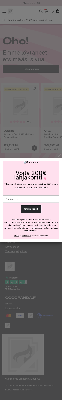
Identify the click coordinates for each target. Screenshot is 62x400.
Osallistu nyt (31, 209)
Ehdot (16, 236)
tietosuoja (26, 236)
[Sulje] (60, 155)
